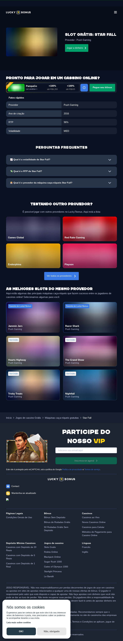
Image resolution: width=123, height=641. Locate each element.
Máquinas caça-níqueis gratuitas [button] (62, 417)
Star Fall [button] (87, 417)
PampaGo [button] (31, 86)
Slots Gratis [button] (50, 547)
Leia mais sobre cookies (19, 622)
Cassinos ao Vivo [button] (90, 517)
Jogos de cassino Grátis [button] (28, 417)
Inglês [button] (85, 552)
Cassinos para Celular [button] (93, 527)
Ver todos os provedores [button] (59, 276)
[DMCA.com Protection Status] (61, 502)
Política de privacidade (72, 469)
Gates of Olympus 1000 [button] (56, 566)
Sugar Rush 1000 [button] (53, 562)
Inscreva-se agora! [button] (84, 460)
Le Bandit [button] (49, 576)
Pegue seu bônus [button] (102, 87)
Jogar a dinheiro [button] (75, 48)
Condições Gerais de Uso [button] (19, 517)
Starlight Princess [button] (53, 571)
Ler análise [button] (31, 89)
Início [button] (9, 417)
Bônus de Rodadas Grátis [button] (57, 522)
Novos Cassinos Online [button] (94, 522)
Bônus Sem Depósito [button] (54, 517)
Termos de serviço (92, 469)
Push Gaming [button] (84, 40)
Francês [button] (86, 547)
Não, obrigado (52, 631)
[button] (18, 12)
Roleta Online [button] (51, 552)
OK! (21, 631)
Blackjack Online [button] (52, 557)
